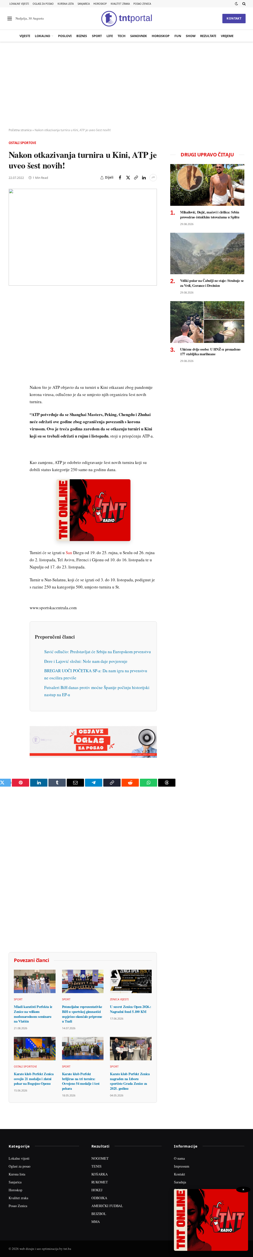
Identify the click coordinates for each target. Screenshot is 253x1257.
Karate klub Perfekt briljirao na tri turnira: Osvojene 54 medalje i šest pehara (81, 1081)
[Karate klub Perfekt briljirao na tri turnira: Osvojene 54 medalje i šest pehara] (83, 1048)
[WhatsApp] (13, 400)
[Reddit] (13, 377)
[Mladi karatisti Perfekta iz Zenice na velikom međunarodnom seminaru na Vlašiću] (35, 981)
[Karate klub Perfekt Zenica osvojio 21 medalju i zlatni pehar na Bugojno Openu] (35, 1048)
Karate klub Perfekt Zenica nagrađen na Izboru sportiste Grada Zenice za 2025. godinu (129, 1081)
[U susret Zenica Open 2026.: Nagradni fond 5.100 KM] (131, 981)
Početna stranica (20, 130)
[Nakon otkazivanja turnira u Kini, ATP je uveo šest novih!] (83, 237)
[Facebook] (13, 309)
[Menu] (9, 18)
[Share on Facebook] (120, 177)
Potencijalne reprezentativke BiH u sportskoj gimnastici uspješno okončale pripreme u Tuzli (82, 1014)
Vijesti (25, 36)
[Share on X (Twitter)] (128, 177)
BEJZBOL (98, 1213)
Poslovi (65, 36)
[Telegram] (13, 389)
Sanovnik (138, 36)
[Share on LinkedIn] (144, 177)
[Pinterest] (13, 332)
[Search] (243, 3)
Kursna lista (66, 3)
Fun (177, 36)
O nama (179, 1158)
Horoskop (100, 3)
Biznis (81, 36)
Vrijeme (227, 36)
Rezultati (208, 36)
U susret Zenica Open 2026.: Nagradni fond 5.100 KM (130, 1009)
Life (109, 36)
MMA (95, 1221)
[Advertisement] (126, 85)
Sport (97, 36)
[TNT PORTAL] (126, 18)
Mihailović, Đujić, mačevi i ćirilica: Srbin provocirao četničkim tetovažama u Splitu (209, 214)
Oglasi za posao (43, 3)
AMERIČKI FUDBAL (107, 1205)
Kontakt (234, 18)
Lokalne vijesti (19, 3)
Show (190, 36)
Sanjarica (84, 3)
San (69, 552)
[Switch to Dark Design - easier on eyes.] (236, 3)
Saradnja (180, 1182)
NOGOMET (100, 1158)
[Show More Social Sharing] (153, 177)
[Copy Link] (136, 177)
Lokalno (42, 36)
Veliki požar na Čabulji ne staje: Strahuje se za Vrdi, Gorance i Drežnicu (212, 283)
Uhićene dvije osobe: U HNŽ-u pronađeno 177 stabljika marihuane (210, 351)
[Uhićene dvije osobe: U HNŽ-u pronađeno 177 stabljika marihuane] (207, 322)
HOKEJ (96, 1190)
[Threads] (13, 412)
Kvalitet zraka (120, 3)
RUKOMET (99, 1182)
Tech (122, 36)
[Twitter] (13, 321)
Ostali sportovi (22, 143)
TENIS (96, 1166)
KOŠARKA (99, 1174)
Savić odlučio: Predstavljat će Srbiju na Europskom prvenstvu (97, 651)
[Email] (13, 343)
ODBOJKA (99, 1197)
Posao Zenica (142, 3)
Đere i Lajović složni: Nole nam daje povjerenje (85, 661)
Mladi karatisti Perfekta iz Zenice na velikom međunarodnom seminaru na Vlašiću (33, 1014)
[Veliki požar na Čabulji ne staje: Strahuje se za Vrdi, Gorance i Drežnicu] (207, 253)
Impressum (181, 1166)
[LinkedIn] (13, 366)
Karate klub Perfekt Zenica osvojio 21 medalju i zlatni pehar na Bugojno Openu (33, 1078)
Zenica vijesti (119, 999)
